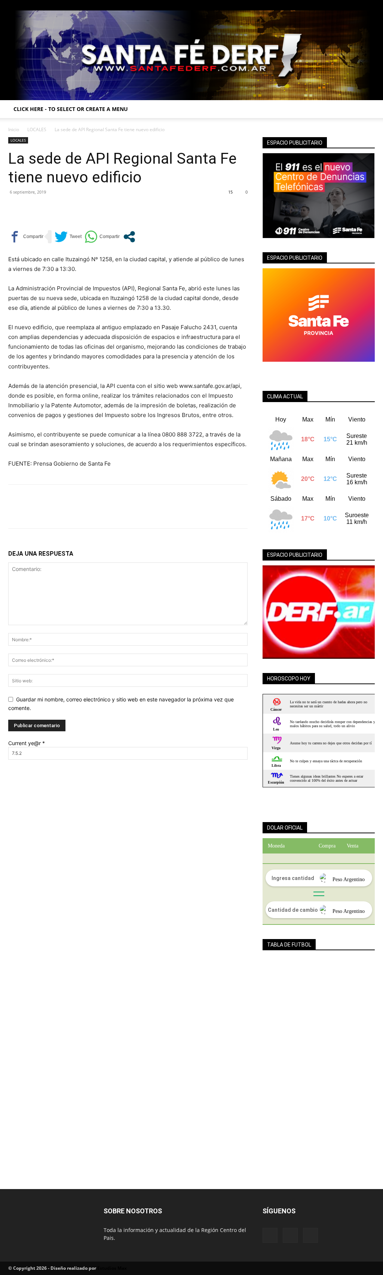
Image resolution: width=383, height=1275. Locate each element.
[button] (366, 109)
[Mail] (356, 5)
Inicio (13, 129)
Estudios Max (112, 1268)
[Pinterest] (50, 208)
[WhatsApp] (67, 208)
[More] (85, 208)
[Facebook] (344, 5)
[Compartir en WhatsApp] (102, 236)
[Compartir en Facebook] (25, 236)
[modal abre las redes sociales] (129, 236)
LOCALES (36, 129)
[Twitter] (369, 5)
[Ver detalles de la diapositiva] (319, 612)
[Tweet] (68, 236)
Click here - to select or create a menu (70, 108)
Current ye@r (26, 743)
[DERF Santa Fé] (191, 55)
